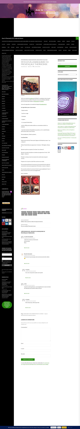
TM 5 (49, 213)
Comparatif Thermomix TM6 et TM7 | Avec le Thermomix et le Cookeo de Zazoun (66, 134)
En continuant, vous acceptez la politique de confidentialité (6, 262)
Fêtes (8, 47)
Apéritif (63, 41)
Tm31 (23, 214)
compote (8, 44)
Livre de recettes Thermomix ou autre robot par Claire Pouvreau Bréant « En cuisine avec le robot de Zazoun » (22, 41)
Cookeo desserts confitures (22, 44)
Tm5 (26, 214)
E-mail (22, 348)
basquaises (30, 211)
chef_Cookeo (60, 126)
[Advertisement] (39, 27)
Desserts (68, 44)
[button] (67, 98)
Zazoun (30, 66)
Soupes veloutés (39, 50)
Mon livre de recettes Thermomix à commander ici (66, 135)
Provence (30, 213)
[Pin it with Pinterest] (69, 147)
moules (31, 98)
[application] (67, 99)
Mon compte (74, 50)
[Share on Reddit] (65, 147)
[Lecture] (59, 114)
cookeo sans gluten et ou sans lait (49, 44)
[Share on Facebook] (59, 147)
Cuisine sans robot (61, 44)
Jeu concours (27, 47)
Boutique (65, 50)
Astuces (60, 50)
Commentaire (24, 327)
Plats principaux (60, 47)
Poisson (66, 47)
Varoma (30, 214)
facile (39, 211)
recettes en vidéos (52, 41)
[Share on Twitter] (62, 147)
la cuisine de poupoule (28, 236)
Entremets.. (4, 47)
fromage (12, 47)
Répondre (27, 247)
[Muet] (73, 114)
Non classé (53, 47)
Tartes (44, 50)
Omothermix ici (43, 104)
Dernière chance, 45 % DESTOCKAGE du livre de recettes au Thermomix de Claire (7, 242)
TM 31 (45, 213)
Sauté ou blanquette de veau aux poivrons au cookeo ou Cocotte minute (66, 124)
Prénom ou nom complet (7, 252)
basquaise (24, 211)
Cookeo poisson (39, 44)
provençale (24, 213)
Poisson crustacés (73, 47)
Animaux (59, 41)
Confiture (14, 44)
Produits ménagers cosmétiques (8, 50)
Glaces (22, 47)
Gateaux (17, 47)
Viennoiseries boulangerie (52, 50)
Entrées (72, 44)
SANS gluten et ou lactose (29, 50)
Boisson (73, 41)
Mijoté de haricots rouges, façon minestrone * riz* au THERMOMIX (6, 233)
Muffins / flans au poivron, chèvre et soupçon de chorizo (32, 221)
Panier (69, 50)
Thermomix (36, 101)
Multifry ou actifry (46, 47)
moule (43, 211)
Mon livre (45, 41)
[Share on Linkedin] (72, 147)
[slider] (66, 114)
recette (35, 213)
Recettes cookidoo (19, 50)
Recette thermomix (28, 253)
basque (35, 211)
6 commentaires (37, 66)
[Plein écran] (75, 114)
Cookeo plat (31, 44)
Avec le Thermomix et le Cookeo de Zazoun (12, 38)
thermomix (40, 213)
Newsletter (4, 53)
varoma (42, 101)
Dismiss (54, 1)
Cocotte (3, 44)
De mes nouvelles (5, 231)
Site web (23, 353)
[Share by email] (59, 151)
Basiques (68, 41)
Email (3, 256)
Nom (22, 343)
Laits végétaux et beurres (36, 47)
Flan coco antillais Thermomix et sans (28, 225)
